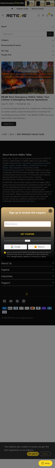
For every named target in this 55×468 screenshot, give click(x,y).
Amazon (41, 247)
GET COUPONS (27, 234)
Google (17, 247)
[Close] (50, 211)
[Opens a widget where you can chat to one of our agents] (45, 463)
